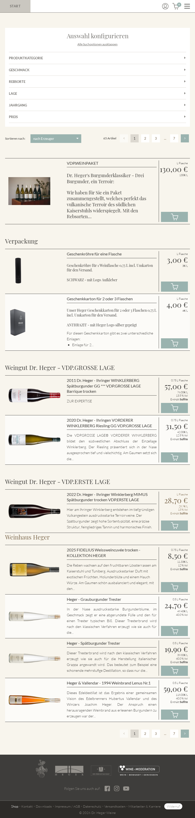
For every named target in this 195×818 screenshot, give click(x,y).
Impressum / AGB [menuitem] (67, 806)
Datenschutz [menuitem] (92, 806)
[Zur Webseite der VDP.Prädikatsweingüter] (101, 771)
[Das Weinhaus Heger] (69, 770)
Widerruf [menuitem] (173, 806)
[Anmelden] (165, 6)
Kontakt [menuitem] (27, 806)
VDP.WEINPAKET (82, 163)
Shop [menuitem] (14, 806)
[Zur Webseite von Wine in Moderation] (139, 771)
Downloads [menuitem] (44, 806)
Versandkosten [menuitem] (114, 806)
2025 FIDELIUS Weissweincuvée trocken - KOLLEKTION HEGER (103, 552)
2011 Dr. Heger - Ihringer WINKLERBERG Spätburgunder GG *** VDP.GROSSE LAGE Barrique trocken (104, 386)
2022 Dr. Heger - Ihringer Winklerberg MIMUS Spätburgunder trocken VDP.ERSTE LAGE (107, 497)
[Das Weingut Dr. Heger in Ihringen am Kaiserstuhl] (41, 769)
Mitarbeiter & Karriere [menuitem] (144, 806)
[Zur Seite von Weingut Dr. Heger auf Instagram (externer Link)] (117, 788)
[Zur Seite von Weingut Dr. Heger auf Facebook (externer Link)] (107, 788)
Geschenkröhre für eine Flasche (94, 253)
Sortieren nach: (15, 138)
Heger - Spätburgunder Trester (93, 643)
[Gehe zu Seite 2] (185, 138)
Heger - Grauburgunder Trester (94, 599)
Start (15, 6)
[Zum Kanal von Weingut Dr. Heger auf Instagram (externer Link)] (126, 788)
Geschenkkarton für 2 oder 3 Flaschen (100, 298)
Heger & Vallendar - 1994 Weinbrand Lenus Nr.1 (109, 682)
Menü (187, 6)
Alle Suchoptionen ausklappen (97, 44)
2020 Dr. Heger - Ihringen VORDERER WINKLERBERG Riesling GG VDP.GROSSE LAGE (109, 423)
